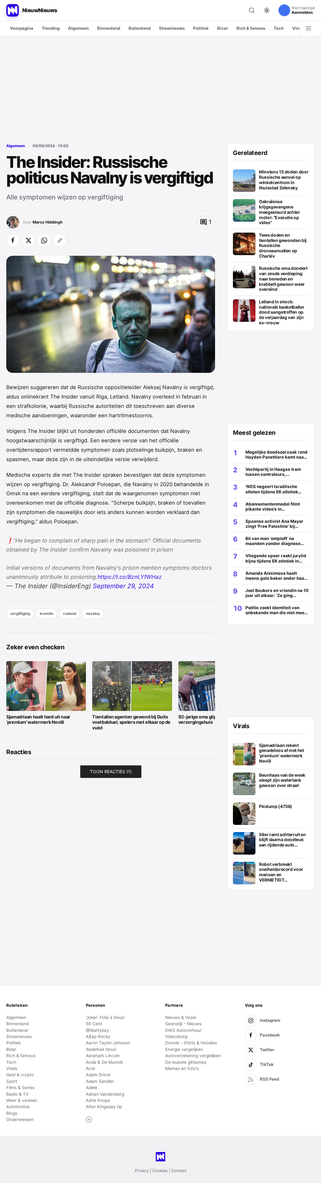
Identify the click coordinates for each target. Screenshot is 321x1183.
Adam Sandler (100, 1081)
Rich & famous (250, 28)
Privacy (142, 1170)
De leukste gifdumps (185, 1062)
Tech (279, 28)
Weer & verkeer (21, 1100)
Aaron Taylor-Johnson (108, 1042)
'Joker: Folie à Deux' (105, 1017)
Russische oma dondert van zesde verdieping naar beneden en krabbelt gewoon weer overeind (283, 279)
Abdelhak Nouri (101, 1049)
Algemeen (78, 28)
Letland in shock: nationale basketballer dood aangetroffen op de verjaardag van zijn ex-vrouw (281, 312)
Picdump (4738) (275, 806)
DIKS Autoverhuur (183, 1030)
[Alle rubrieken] (308, 28)
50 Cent (94, 1023)
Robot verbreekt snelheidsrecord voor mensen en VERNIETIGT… (281, 872)
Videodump (176, 1036)
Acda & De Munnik (104, 1062)
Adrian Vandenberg (105, 1094)
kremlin (46, 613)
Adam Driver (98, 1074)
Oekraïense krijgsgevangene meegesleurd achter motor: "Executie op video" (279, 212)
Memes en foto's (182, 1068)
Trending (51, 28)
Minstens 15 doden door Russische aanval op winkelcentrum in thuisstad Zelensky (283, 179)
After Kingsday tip (104, 1106)
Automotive (17, 1106)
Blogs (11, 1113)
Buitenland (139, 28)
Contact (179, 1170)
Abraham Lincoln (103, 1055)
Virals (298, 28)
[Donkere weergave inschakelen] (267, 10)
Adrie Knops (98, 1100)
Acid (90, 1068)
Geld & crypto (20, 1074)
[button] (14, 697)
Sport (11, 1081)
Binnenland (108, 28)
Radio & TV (17, 1094)
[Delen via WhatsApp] (44, 240)
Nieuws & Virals (180, 1017)
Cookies (160, 1170)
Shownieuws (172, 28)
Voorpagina (21, 28)
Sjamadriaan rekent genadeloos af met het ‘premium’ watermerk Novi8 (281, 753)
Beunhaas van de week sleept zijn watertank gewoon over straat (282, 780)
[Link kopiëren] (59, 240)
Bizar (222, 28)
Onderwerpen (20, 1119)
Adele (91, 1087)
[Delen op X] (28, 240)
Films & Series (20, 1087)
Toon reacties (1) (111, 771)
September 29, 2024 (123, 586)
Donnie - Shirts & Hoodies (191, 1042)
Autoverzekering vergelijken (193, 1055)
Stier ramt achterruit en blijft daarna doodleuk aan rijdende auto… (282, 839)
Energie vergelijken (184, 1049)
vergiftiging (20, 613)
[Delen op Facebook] (12, 240)
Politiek (201, 28)
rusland (69, 613)
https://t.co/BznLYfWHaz (129, 576)
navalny (93, 613)
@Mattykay (97, 1030)
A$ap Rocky (98, 1036)
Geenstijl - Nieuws (183, 1023)
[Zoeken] (252, 10)
